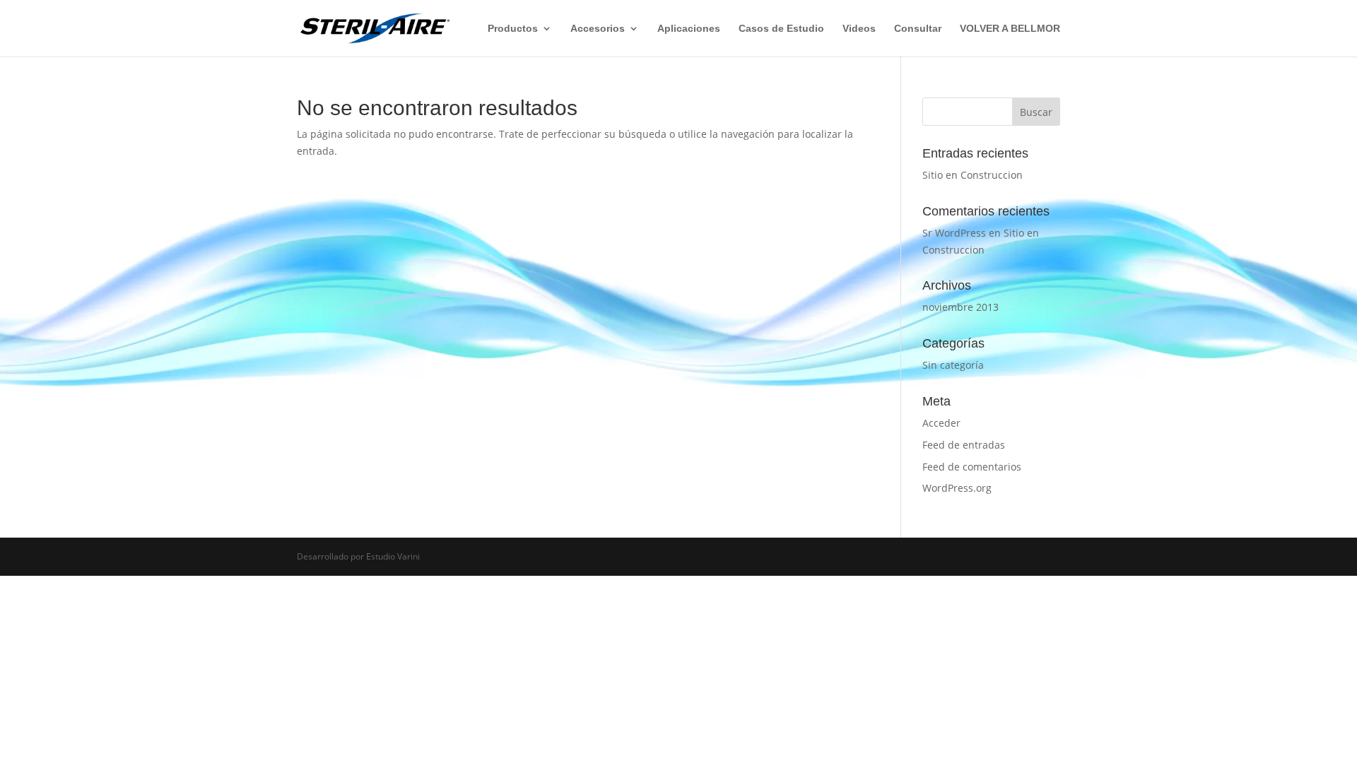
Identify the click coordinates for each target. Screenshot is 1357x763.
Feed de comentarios (971, 466)
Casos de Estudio (781, 28)
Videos (859, 28)
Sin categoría (953, 365)
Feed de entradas (963, 444)
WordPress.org (957, 488)
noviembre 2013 (960, 307)
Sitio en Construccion (972, 175)
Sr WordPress (954, 232)
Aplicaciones (688, 28)
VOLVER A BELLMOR (1010, 28)
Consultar (917, 28)
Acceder (941, 423)
